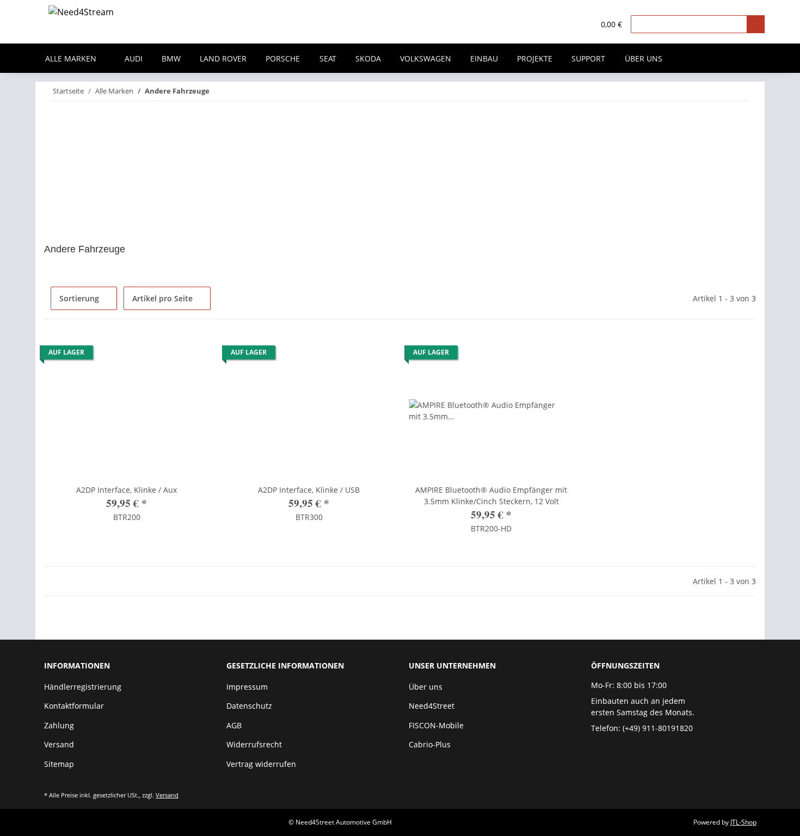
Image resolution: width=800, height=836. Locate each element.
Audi (134, 58)
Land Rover (223, 58)
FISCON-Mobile (436, 725)
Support (588, 58)
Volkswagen (425, 58)
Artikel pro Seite (162, 298)
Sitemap (59, 764)
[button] (563, 24)
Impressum (247, 687)
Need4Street (431, 706)
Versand (59, 744)
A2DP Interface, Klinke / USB (309, 490)
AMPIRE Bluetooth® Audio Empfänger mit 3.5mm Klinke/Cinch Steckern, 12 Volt (491, 495)
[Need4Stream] (81, 14)
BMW (171, 58)
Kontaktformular (74, 706)
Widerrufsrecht (254, 744)
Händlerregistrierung (82, 687)
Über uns (643, 58)
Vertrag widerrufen (261, 764)
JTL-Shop (743, 822)
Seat (327, 58)
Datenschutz (249, 706)
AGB (234, 725)
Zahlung (59, 725)
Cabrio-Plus (430, 744)
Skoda (368, 58)
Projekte (534, 58)
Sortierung (79, 298)
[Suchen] (756, 24)
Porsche (283, 58)
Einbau (484, 58)
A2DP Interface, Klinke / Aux (126, 490)
